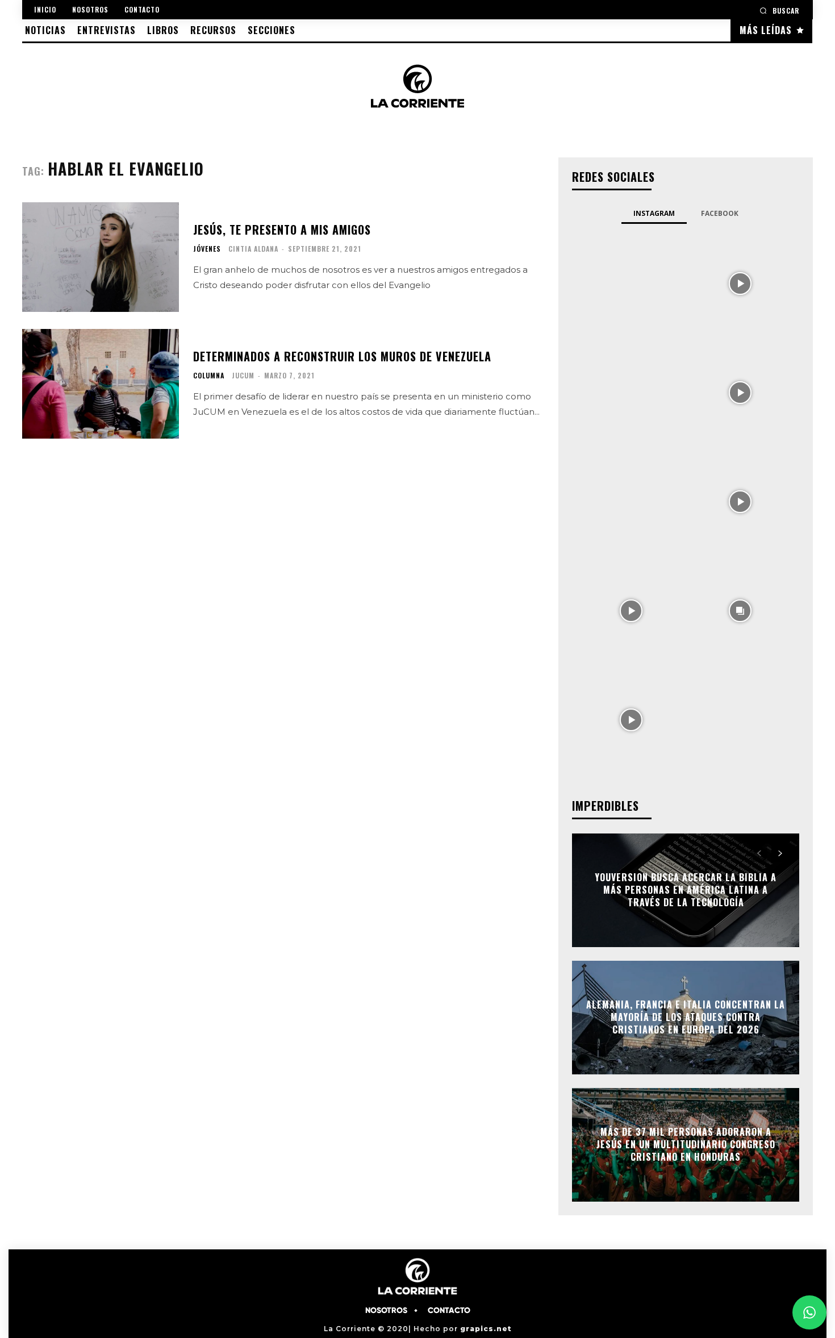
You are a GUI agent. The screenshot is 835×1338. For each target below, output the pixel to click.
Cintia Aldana (253, 248)
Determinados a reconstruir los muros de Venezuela (342, 356)
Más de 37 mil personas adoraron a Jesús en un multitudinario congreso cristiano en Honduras (685, 1144)
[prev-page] (759, 853)
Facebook (719, 213)
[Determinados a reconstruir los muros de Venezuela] (100, 384)
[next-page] (779, 853)
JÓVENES (207, 248)
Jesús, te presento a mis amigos (282, 229)
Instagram (654, 213)
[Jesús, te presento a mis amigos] (100, 257)
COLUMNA (208, 375)
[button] (779, 10)
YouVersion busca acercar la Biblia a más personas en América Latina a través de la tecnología (685, 890)
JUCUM (243, 375)
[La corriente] (417, 85)
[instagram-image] (631, 282)
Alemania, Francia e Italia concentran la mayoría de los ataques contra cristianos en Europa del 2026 (685, 1017)
